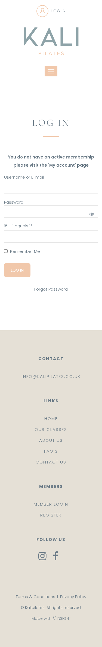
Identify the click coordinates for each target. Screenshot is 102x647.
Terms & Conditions (35, 596)
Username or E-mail (24, 177)
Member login (51, 504)
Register (51, 515)
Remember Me (24, 251)
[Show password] (90, 213)
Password (13, 202)
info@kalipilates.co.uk (51, 376)
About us (51, 440)
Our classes (51, 429)
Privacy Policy (73, 596)
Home (51, 418)
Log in (58, 11)
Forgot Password (51, 289)
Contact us (51, 462)
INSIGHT (64, 618)
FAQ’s (51, 451)
